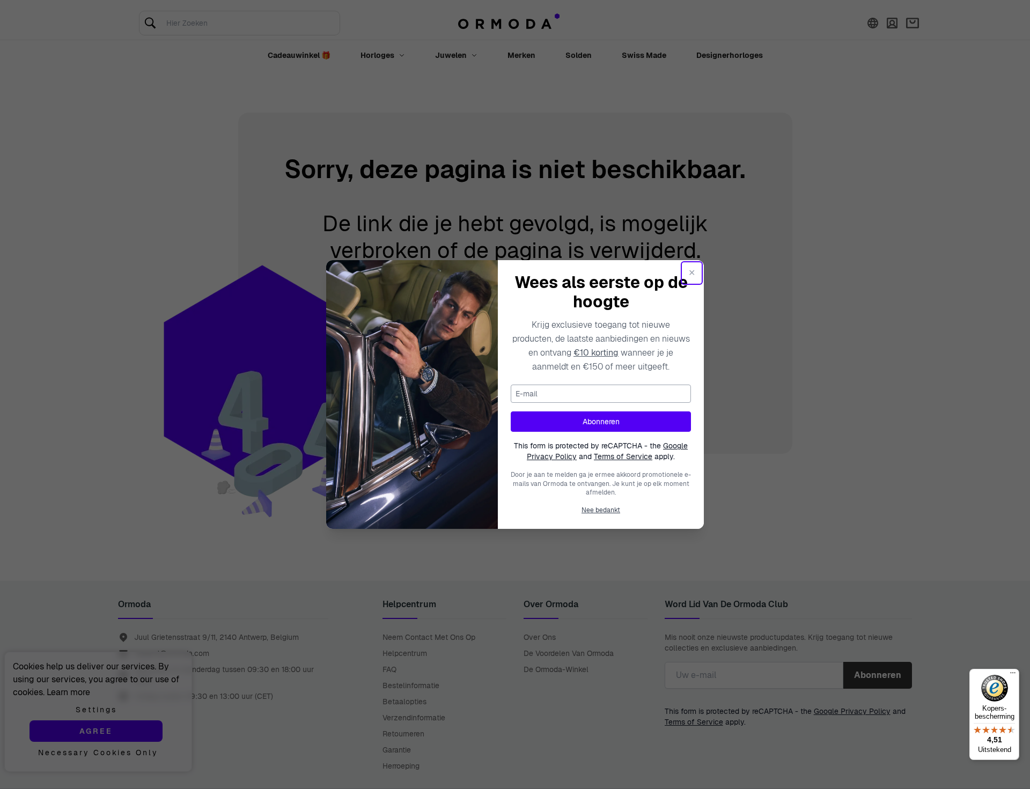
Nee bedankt (601, 510)
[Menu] (1012, 675)
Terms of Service (623, 456)
